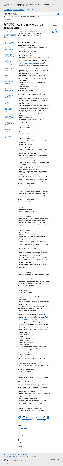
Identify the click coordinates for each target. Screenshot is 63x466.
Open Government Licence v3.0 (20, 460)
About (5, 16)
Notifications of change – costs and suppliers (9, 109)
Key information (7, 83)
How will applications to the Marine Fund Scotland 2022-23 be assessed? (10, 96)
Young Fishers (7, 77)
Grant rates (7, 111)
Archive (10, 456)
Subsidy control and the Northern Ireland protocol (9, 81)
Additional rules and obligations (8, 103)
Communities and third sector (8, 35)
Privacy (35, 456)
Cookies (17, 456)
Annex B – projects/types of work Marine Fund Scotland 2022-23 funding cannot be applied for (9, 124)
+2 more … (5, 36)
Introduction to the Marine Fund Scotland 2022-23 (9, 43)
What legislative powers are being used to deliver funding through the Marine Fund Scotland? (9, 56)
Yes (21, 437)
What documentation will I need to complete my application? (9, 91)
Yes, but (21, 442)
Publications (17, 16)
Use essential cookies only (18, 9)
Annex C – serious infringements (8, 129)
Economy (14, 35)
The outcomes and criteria (9, 68)
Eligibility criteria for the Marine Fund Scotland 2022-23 (10, 71)
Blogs (38, 16)
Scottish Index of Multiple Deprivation (27, 63)
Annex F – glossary (8, 139)
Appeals (6, 105)
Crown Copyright (22, 456)
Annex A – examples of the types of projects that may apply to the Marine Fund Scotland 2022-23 (9, 118)
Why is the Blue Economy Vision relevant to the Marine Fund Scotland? (9, 50)
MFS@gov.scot (24, 428)
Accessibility (6, 456)
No (20, 440)
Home (5, 19)
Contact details (7, 114)
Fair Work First (7, 75)
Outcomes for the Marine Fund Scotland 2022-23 (9, 65)
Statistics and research (25, 16)
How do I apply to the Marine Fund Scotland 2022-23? (10, 87)
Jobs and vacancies (30, 456)
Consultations (32, 16)
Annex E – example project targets (9, 137)
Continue (20, 446)
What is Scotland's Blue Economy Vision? (9, 47)
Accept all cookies (8, 9)
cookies (9, 1)
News (12, 16)
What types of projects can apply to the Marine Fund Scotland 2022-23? (9, 61)
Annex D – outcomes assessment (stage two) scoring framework (9, 133)
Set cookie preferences (29, 9)
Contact (14, 456)
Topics (9, 16)
